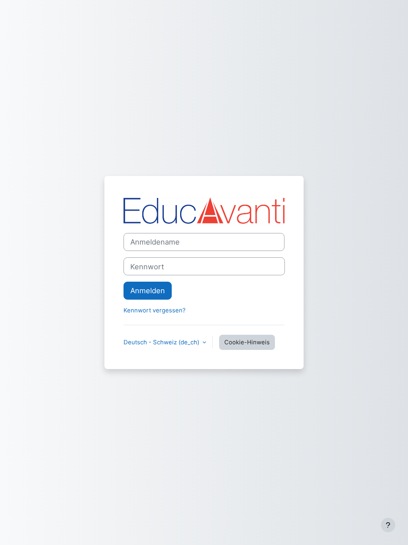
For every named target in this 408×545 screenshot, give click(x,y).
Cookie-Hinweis (247, 342)
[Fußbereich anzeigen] (388, 525)
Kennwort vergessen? (155, 310)
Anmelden (147, 290)
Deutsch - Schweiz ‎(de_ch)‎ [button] (162, 342)
